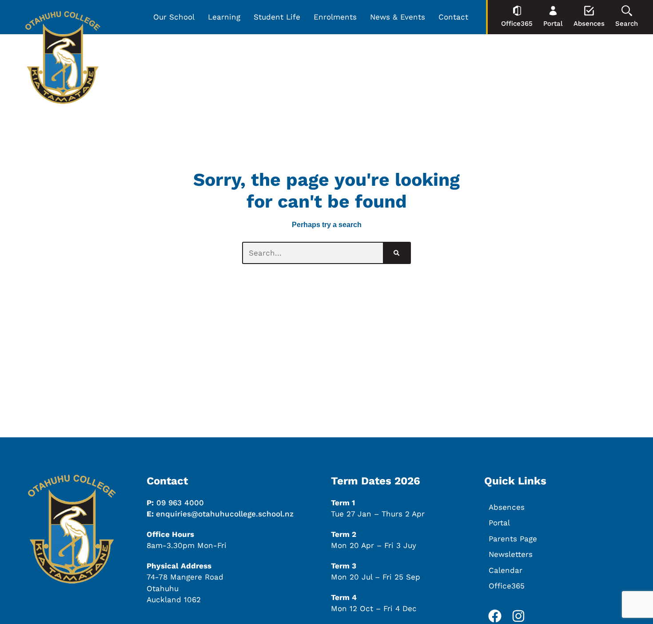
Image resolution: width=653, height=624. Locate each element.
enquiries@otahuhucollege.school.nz (225, 513)
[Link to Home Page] (63, 59)
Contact (453, 16)
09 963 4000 (180, 502)
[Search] (396, 253)
